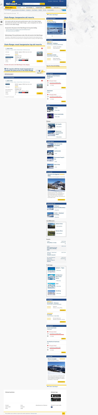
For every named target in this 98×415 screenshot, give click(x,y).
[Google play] (56, 401)
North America (7, 49)
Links (22, 405)
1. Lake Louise (8, 48)
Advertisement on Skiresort (41, 405)
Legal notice (7, 406)
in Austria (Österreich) (57, 304)
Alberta (15, 49)
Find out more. (34, 413)
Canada (12, 49)
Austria (48, 78)
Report (63, 87)
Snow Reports (34, 10)
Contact (7, 405)
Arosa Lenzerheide (51, 328)
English (62, 1)
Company (23, 406)
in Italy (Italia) (55, 56)
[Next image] (65, 29)
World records (55, 1)
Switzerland (49, 329)
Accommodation (51, 10)
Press (6, 408)
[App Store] (56, 397)
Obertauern (50, 90)
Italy (48, 343)
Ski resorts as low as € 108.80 (12, 30)
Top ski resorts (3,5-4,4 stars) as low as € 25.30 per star (18, 29)
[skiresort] (12, 3)
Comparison (28, 10)
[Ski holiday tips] (63, 10)
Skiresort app (54, 392)
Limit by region (9, 74)
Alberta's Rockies (19, 49)
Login (22, 408)
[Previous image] (48, 29)
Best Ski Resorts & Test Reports (18, 10)
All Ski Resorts (8, 10)
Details (39, 61)
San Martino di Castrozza (53, 341)
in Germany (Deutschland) (58, 44)
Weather (40, 10)
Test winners (50, 1)
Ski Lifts (44, 10)
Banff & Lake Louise (26, 49)
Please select (56, 7)
